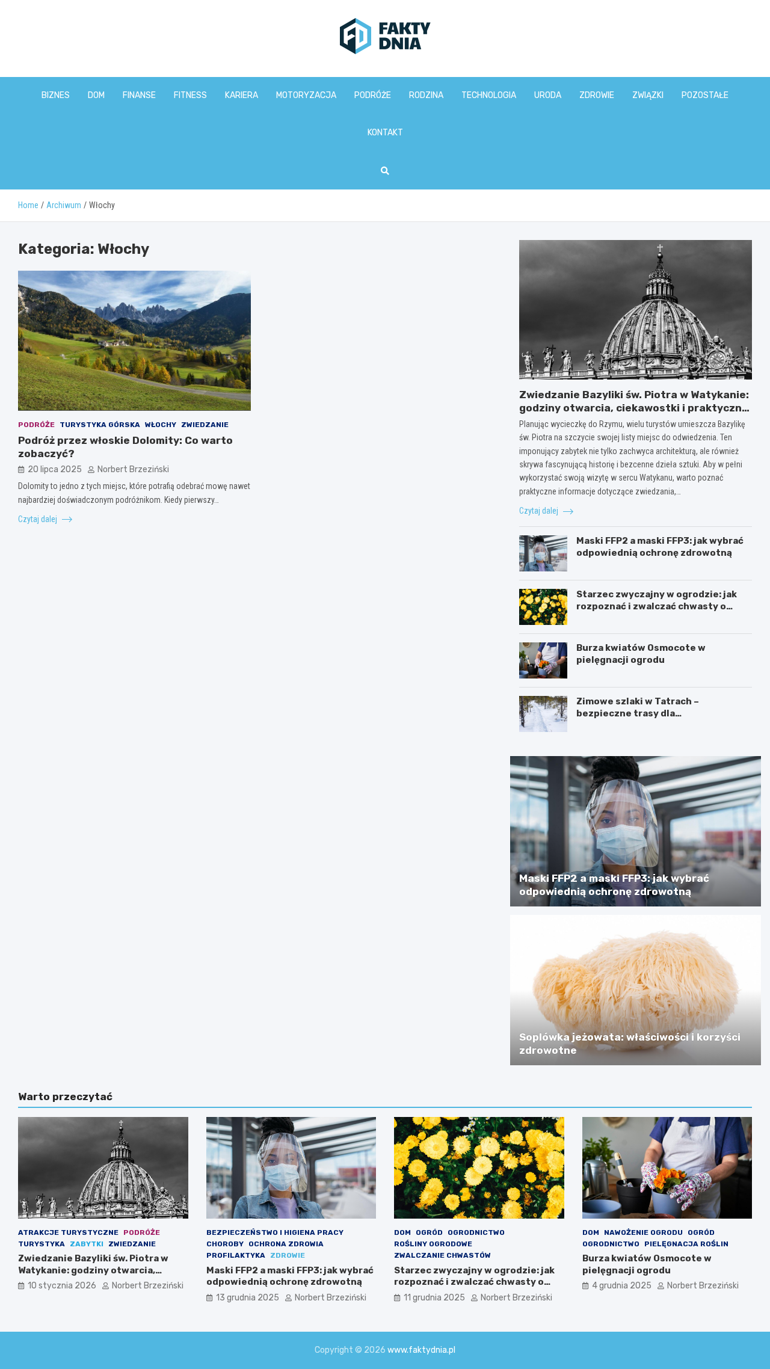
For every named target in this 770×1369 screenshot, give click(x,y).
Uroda (547, 95)
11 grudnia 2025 (434, 1298)
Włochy (160, 424)
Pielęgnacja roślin (686, 1244)
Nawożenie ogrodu (643, 1232)
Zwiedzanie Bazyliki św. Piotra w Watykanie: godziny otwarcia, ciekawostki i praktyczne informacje (634, 408)
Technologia (488, 95)
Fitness (190, 95)
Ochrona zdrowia (286, 1244)
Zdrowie (596, 95)
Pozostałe (705, 95)
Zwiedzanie (205, 424)
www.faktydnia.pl (421, 1350)
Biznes (56, 95)
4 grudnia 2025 (621, 1286)
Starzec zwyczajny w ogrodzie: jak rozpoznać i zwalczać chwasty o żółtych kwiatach (656, 606)
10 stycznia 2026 (62, 1286)
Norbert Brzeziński (133, 469)
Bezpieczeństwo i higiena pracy (274, 1232)
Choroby (225, 1244)
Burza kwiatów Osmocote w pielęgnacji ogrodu (641, 653)
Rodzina (426, 95)
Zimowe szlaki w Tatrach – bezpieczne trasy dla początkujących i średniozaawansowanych (637, 719)
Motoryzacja (306, 95)
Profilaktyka (235, 1255)
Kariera (241, 95)
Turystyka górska (100, 424)
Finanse (139, 95)
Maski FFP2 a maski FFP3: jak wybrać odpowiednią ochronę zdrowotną (660, 546)
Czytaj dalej (38, 518)
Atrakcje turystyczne (68, 1232)
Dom (96, 95)
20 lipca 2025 (55, 469)
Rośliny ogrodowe (433, 1244)
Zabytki (86, 1244)
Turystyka (41, 1244)
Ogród (429, 1232)
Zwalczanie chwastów (442, 1255)
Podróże (372, 95)
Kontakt (385, 133)
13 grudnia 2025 (247, 1298)
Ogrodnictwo (476, 1232)
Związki (648, 95)
